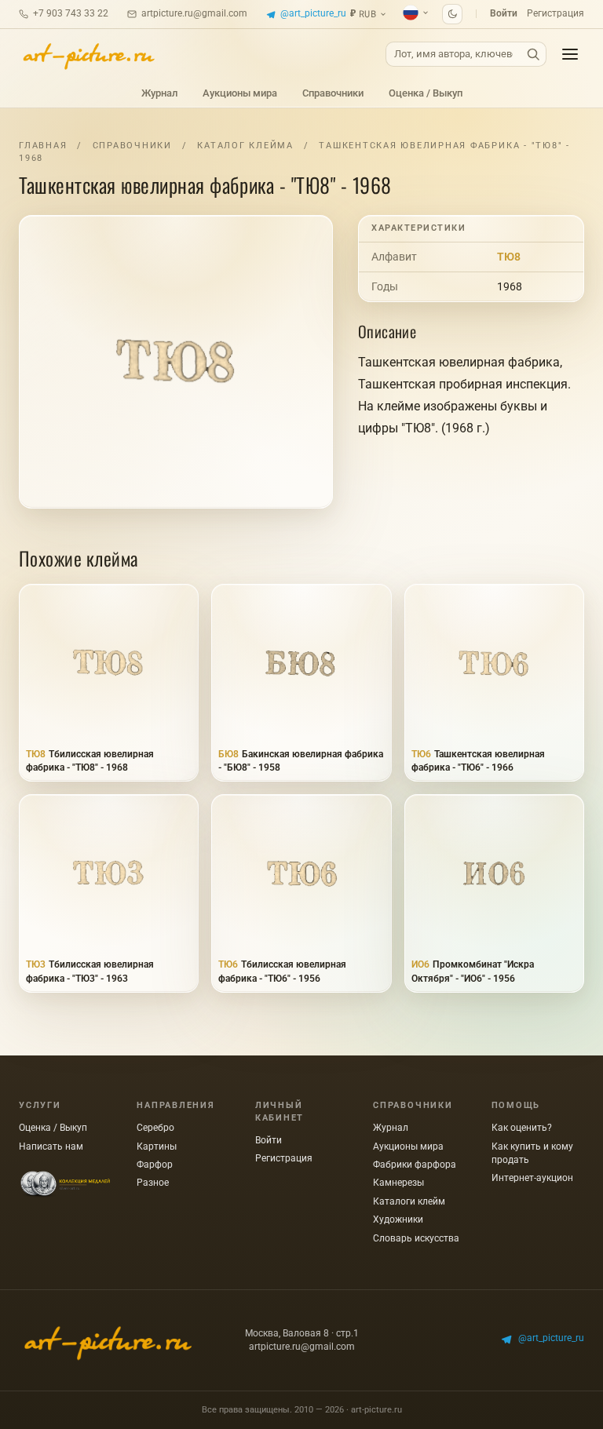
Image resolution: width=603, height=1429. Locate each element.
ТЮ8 (509, 256)
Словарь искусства (416, 1238)
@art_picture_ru (313, 13)
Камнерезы (398, 1182)
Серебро (155, 1127)
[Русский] (416, 12)
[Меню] (570, 54)
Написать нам (51, 1146)
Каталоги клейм (409, 1201)
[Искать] (533, 54)
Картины (157, 1146)
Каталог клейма (245, 145)
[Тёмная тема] (452, 14)
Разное (153, 1182)
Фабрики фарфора (414, 1164)
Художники (398, 1219)
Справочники (333, 93)
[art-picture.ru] (88, 54)
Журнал (159, 93)
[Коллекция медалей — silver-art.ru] (65, 1184)
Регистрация (555, 13)
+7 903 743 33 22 (70, 13)
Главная (43, 145)
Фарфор (155, 1164)
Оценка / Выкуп (425, 93)
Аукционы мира (240, 93)
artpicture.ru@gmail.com (194, 13)
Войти (503, 13)
